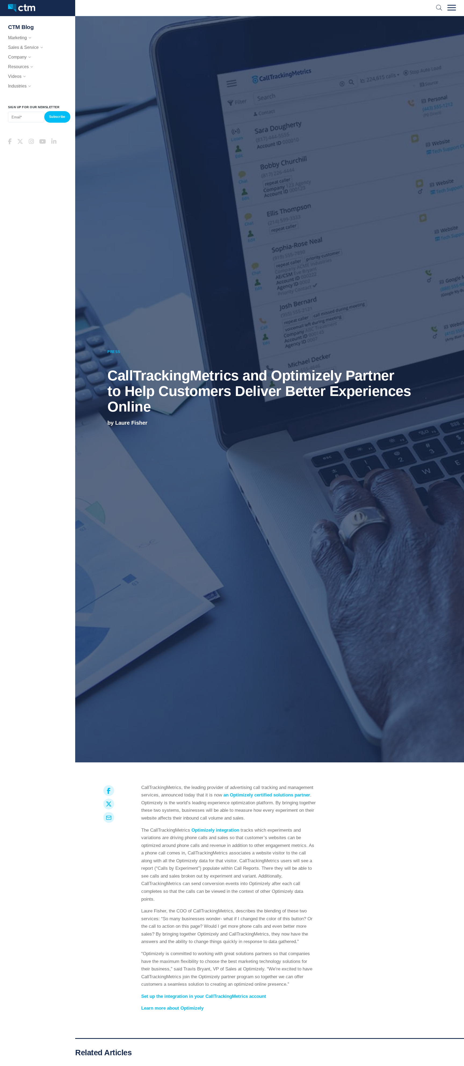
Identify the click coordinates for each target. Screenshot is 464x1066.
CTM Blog (21, 27)
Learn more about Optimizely (172, 1008)
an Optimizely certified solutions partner (266, 795)
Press (113, 352)
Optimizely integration (215, 830)
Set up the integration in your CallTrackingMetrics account (203, 996)
